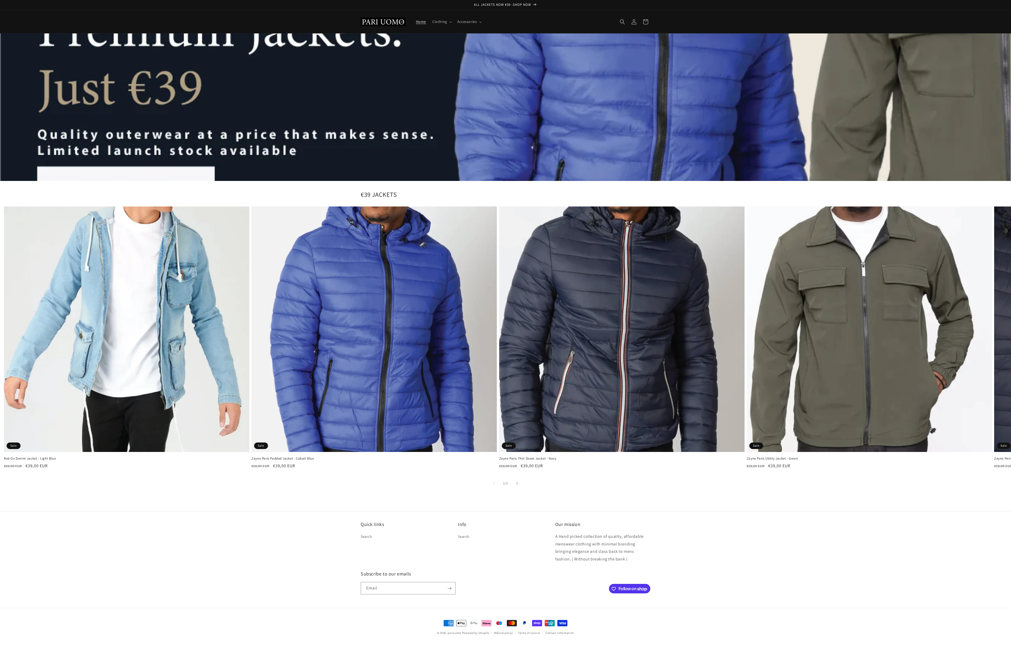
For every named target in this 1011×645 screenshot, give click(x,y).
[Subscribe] (449, 588)
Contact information (560, 632)
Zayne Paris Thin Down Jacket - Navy (528, 458)
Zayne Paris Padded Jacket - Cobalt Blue (282, 458)
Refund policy (503, 632)
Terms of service (529, 632)
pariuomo (454, 633)
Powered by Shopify (475, 633)
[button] (441, 21)
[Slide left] (494, 483)
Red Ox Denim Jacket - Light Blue (30, 458)
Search (366, 536)
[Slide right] (517, 483)
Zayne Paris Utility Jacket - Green (772, 458)
